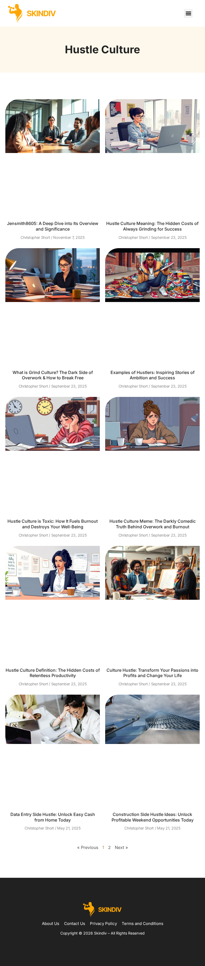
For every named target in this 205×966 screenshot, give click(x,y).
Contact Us (74, 923)
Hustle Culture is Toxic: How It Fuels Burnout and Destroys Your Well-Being (52, 523)
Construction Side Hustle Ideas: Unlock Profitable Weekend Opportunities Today (153, 817)
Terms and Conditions (142, 923)
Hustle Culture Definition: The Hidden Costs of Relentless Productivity (53, 672)
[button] (188, 13)
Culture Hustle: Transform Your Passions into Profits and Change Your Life (152, 672)
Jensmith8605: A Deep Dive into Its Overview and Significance (52, 226)
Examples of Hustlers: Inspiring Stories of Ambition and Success (153, 375)
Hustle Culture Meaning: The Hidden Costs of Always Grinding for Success (152, 226)
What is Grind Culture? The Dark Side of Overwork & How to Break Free (53, 375)
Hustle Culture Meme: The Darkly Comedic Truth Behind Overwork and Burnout (152, 523)
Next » (121, 847)
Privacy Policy (103, 923)
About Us (50, 923)
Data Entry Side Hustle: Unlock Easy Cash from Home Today (52, 817)
